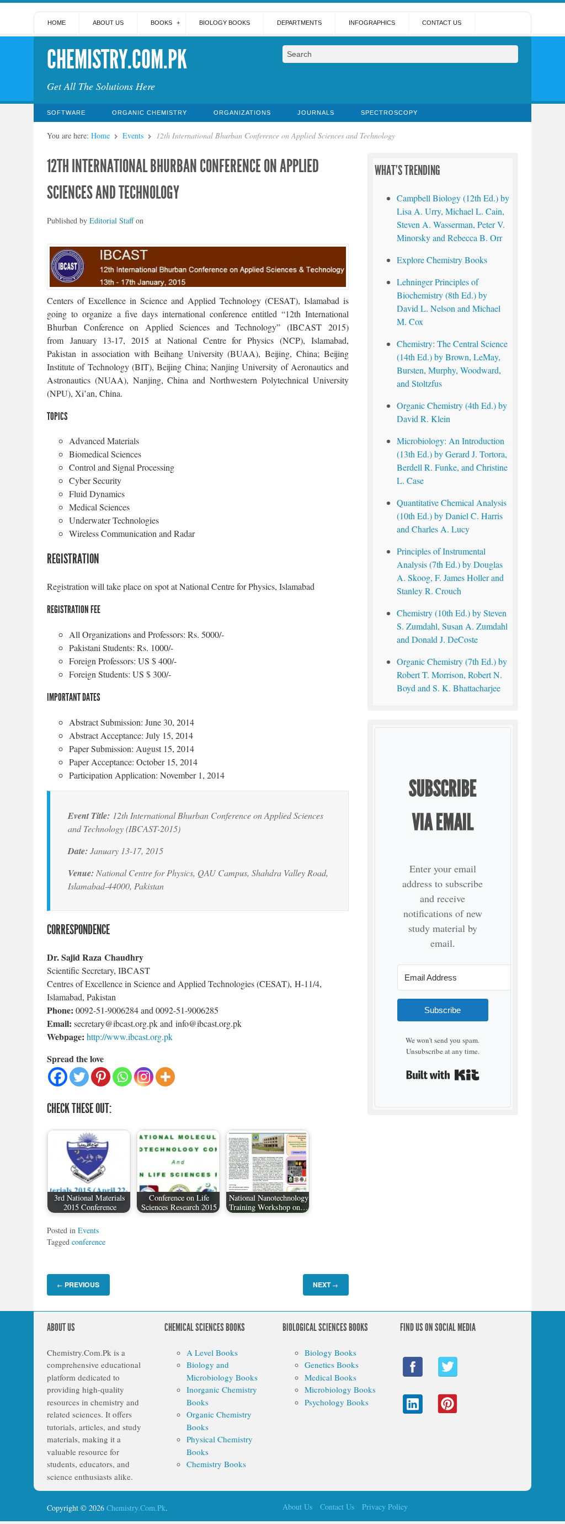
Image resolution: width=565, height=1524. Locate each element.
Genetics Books (332, 1364)
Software (66, 112)
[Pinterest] (100, 1076)
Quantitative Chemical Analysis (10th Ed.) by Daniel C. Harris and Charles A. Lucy (452, 516)
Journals (315, 112)
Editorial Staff (111, 220)
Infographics (372, 22)
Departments (299, 22)
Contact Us (441, 22)
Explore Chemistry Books (442, 259)
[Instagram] (143, 1076)
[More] (165, 1076)
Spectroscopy (389, 112)
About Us (108, 22)
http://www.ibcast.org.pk (130, 1036)
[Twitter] (79, 1076)
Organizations (242, 112)
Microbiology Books (340, 1389)
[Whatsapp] (122, 1076)
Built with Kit (442, 1075)
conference (88, 1242)
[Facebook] (57, 1076)
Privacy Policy (385, 1506)
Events (132, 135)
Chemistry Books (216, 1463)
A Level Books (212, 1352)
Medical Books (330, 1377)
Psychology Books (337, 1402)
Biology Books (224, 22)
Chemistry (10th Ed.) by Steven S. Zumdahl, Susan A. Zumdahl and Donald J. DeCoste (452, 626)
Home (56, 22)
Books (161, 22)
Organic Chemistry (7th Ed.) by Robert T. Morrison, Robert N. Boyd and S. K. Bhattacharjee (452, 675)
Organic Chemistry (149, 112)
